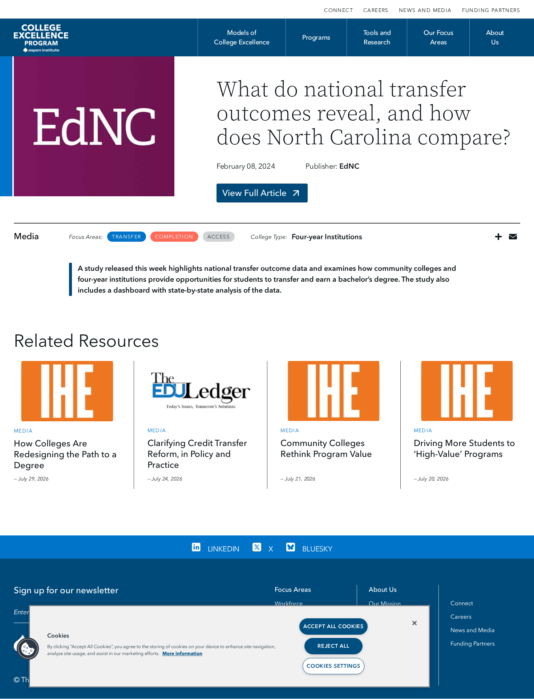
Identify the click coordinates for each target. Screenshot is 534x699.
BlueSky (317, 549)
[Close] (414, 623)
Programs (316, 37)
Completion (174, 237)
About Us (495, 37)
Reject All (333, 646)
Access (218, 237)
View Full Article (254, 193)
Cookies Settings (333, 666)
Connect (338, 10)
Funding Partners (491, 10)
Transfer (126, 237)
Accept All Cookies (333, 626)
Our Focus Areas (438, 37)
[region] (229, 646)
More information (182, 653)
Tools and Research (377, 37)
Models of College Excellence (241, 37)
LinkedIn (223, 549)
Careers (376, 10)
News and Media (425, 10)
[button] (28, 648)
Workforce (289, 603)
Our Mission (385, 603)
